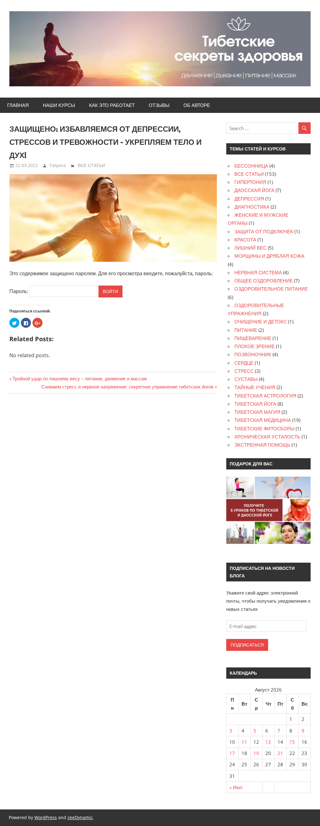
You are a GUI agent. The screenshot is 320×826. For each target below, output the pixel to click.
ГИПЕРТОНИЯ (250, 182)
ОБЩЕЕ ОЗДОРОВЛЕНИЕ (263, 280)
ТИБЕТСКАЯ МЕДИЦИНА (262, 420)
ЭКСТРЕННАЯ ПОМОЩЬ (262, 445)
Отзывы (159, 105)
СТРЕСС (244, 371)
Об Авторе (196, 105)
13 (268, 742)
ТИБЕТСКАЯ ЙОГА (255, 404)
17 (232, 753)
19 (256, 753)
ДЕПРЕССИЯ (249, 198)
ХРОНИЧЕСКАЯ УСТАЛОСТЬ (267, 436)
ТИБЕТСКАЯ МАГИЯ (257, 412)
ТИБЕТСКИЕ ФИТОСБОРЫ (264, 428)
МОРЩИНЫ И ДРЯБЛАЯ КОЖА (269, 256)
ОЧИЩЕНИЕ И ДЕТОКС (260, 321)
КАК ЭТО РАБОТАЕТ (112, 105)
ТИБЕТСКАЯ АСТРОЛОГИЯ (265, 396)
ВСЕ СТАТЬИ (91, 165)
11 (244, 742)
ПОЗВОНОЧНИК (252, 354)
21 (280, 753)
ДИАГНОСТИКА (251, 207)
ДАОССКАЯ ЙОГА (254, 190)
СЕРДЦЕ (243, 363)
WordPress (45, 817)
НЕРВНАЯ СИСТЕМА (258, 272)
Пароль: (19, 291)
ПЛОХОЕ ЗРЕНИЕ (254, 346)
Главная (18, 105)
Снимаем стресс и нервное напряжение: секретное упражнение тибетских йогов (127, 386)
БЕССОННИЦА (251, 166)
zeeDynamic (80, 817)
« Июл (235, 787)
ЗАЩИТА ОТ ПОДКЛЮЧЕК (263, 231)
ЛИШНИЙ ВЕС (250, 248)
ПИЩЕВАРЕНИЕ (252, 338)
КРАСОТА (245, 239)
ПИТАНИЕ (245, 330)
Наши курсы (59, 105)
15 (292, 742)
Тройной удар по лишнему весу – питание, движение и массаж (79, 378)
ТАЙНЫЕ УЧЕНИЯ (254, 387)
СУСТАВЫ (246, 379)
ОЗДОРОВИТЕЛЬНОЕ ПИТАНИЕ (271, 289)
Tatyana (57, 165)
